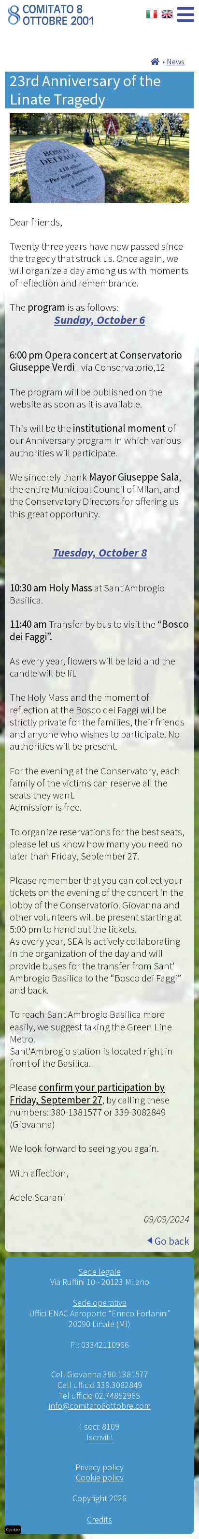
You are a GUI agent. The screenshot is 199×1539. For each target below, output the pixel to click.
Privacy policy (99, 1467)
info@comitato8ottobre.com (100, 1405)
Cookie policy (100, 1477)
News (176, 61)
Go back (172, 1241)
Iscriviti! (99, 1437)
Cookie (13, 1529)
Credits (99, 1519)
